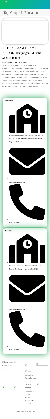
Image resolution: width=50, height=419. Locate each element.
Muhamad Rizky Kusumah (15, 62)
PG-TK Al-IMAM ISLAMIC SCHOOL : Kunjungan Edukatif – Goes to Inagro (22, 52)
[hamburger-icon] (44, 4)
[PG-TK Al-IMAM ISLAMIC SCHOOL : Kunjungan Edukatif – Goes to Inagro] (25, 31)
